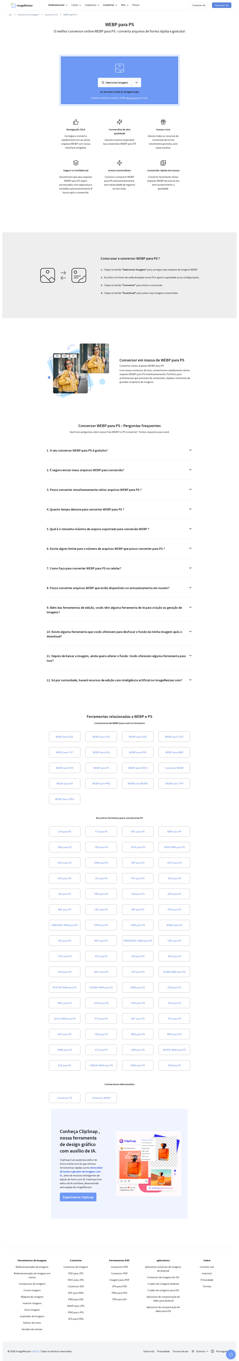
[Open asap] (231, 1354)
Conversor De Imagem (28, 14)
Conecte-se (199, 5)
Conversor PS (51, 14)
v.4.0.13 (35, 1351)
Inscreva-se (132, 97)
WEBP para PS (70, 14)
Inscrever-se (222, 5)
